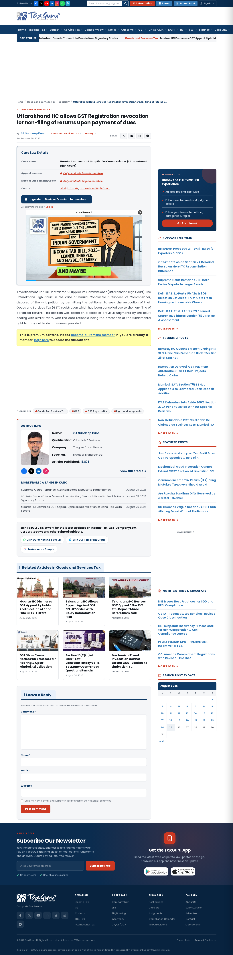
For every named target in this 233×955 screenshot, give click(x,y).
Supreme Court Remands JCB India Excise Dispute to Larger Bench (66, 490)
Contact (190, 919)
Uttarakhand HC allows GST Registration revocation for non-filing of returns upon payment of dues (83, 119)
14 (195, 713)
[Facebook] (36, 3)
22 (203, 720)
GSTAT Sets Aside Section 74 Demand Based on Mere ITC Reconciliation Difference (186, 266)
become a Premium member (93, 335)
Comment (28, 711)
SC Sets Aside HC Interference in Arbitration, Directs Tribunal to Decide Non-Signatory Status (72, 498)
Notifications (156, 902)
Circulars (154, 907)
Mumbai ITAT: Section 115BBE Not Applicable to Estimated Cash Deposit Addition (186, 389)
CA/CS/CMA (119, 924)
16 (212, 713)
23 (212, 720)
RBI (182, 30)
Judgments (155, 913)
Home (22, 30)
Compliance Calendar (162, 919)
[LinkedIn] (52, 3)
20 (187, 720)
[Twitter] (31, 471)
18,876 (85, 462)
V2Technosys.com (84, 940)
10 (162, 713)
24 (162, 727)
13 (187, 713)
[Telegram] (68, 3)
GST (141, 30)
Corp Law (220, 30)
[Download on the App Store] (183, 871)
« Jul (161, 741)
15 (204, 713)
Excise (112, 30)
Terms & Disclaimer (205, 940)
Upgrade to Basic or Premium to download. (58, 199)
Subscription (144, 3)
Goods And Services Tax (51, 411)
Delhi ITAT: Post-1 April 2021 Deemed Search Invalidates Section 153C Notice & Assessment (186, 315)
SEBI (191, 30)
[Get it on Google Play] (156, 871)
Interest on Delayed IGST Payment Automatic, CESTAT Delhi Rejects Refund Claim (183, 371)
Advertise (191, 913)
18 (170, 720)
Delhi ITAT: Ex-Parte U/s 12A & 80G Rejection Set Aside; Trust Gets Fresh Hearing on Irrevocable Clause (185, 298)
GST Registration (98, 411)
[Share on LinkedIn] (131, 136)
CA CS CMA (156, 30)
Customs (127, 30)
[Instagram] (57, 3)
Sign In (207, 3)
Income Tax (37, 30)
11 (171, 713)
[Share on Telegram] (147, 136)
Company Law (94, 30)
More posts (166, 328)
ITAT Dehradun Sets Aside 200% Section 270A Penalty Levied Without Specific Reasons (187, 407)
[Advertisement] (116, 72)
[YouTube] (46, 3)
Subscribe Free (100, 866)
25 (170, 727)
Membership (193, 924)
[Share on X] (123, 136)
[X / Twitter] (41, 3)
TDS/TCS (80, 919)
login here (41, 340)
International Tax (84, 924)
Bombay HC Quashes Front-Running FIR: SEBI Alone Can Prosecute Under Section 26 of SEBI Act (187, 353)
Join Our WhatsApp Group (44, 540)
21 (195, 720)
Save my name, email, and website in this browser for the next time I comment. (68, 800)
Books (166, 3)
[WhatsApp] (62, 3)
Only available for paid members (83, 173)
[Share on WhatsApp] (139, 136)
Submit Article (193, 907)
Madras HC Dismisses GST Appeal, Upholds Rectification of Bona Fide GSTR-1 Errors (157, 38)
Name (25, 755)
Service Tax (72, 30)
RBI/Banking (119, 913)
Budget (55, 30)
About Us (190, 902)
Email (25, 770)
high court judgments (128, 411)
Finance (204, 30)
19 (179, 720)
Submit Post (187, 3)
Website (26, 786)
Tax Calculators (158, 924)
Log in (49, 207)
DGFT (171, 30)
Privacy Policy (184, 940)
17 (162, 720)
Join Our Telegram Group (89, 540)
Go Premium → (187, 223)
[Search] (125, 3)
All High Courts (69, 188)
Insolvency (118, 919)
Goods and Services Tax (41, 101)
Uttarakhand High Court (95, 188)
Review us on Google (40, 549)
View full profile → (133, 471)
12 (179, 713)
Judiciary (64, 101)
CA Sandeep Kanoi (33, 133)
